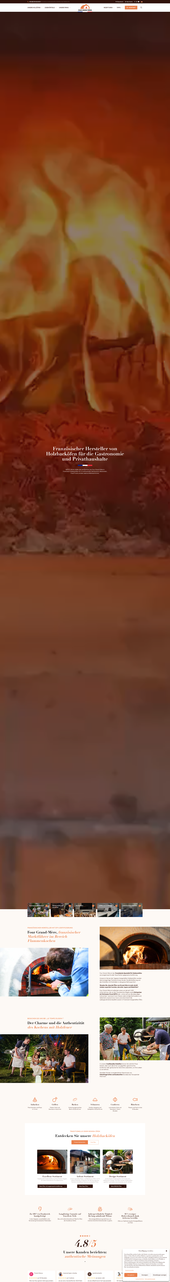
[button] (166, 1251)
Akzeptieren (130, 1275)
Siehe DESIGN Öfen (116, 1186)
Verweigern (144, 1275)
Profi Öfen (93, 1142)
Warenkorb (120, 1)
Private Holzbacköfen (79, 1142)
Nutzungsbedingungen (150, 1279)
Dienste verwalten (129, 1270)
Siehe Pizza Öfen (83, 1186)
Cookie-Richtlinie (140, 1279)
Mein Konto (129, 1)
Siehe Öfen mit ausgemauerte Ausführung (50, 1186)
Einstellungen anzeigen (159, 1275)
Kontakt (132, 7)
